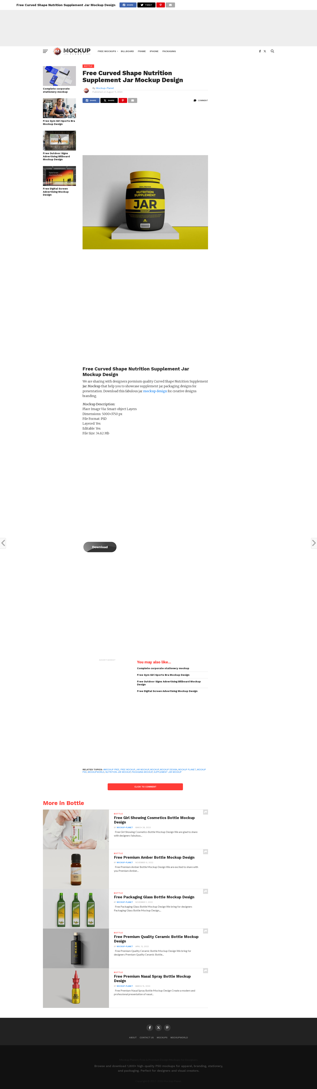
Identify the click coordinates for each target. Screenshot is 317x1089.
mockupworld (96, 772)
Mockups (162, 1037)
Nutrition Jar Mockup (118, 772)
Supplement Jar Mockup (168, 772)
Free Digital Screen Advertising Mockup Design (56, 191)
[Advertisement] (158, 23)
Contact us (147, 1037)
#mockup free (111, 769)
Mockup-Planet (105, 88)
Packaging (169, 51)
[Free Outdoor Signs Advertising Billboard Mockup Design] (59, 149)
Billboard (127, 51)
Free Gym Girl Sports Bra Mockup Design (59, 122)
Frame (142, 51)
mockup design (168, 769)
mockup (154, 769)
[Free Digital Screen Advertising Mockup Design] (59, 184)
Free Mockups (107, 51)
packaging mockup (142, 772)
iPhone (154, 51)
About (133, 1037)
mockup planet (187, 769)
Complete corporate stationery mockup (56, 90)
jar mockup (142, 769)
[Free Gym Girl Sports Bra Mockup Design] (59, 117)
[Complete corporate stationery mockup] (59, 84)
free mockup (128, 769)
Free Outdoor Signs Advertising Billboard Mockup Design (56, 156)
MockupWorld (179, 1037)
